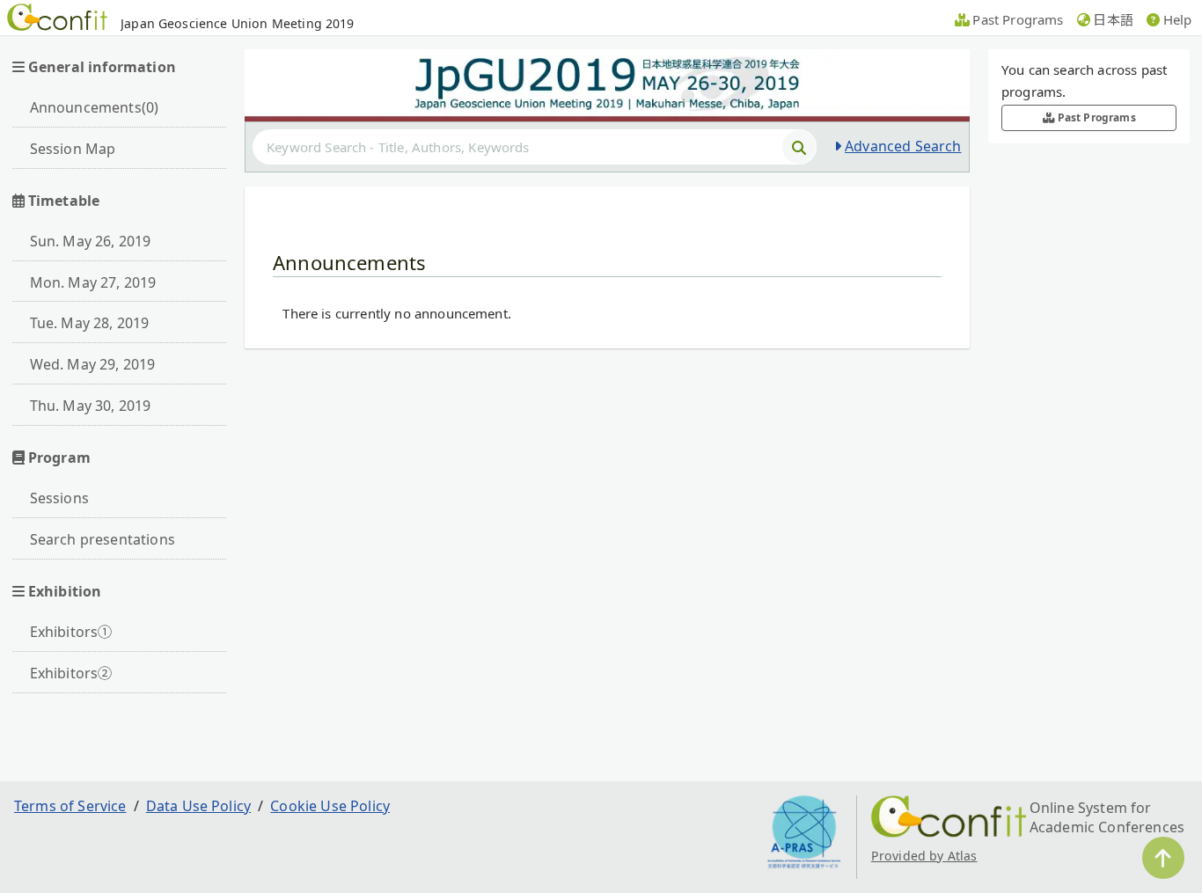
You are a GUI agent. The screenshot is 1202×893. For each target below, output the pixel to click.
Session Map (73, 148)
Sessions (59, 498)
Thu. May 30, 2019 (90, 405)
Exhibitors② (71, 673)
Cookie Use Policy (330, 806)
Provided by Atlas (924, 855)
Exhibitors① (71, 631)
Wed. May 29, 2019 (93, 364)
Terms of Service (70, 806)
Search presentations (102, 539)
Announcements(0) (94, 107)
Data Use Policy (198, 806)
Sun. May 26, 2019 (90, 241)
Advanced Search (903, 146)
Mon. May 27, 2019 (93, 282)
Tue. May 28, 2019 (90, 323)
